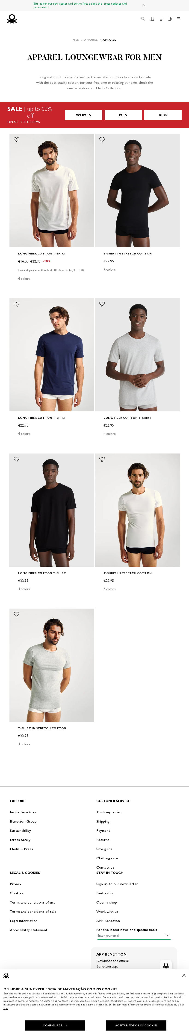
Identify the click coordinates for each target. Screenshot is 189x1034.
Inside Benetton (23, 812)
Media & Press (21, 849)
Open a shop (106, 902)
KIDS (163, 115)
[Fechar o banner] (184, 975)
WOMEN (84, 115)
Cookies (16, 893)
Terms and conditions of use (33, 902)
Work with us (107, 911)
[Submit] (167, 934)
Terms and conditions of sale (33, 911)
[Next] (144, 5)
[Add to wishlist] (16, 139)
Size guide (104, 849)
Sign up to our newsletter (117, 884)
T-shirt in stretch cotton (127, 253)
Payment (103, 830)
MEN (123, 115)
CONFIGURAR (53, 1025)
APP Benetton (108, 920)
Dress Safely (20, 840)
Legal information (24, 920)
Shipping (102, 821)
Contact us (105, 867)
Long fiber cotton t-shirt (42, 253)
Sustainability (20, 830)
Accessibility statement (28, 930)
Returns (102, 840)
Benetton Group (23, 821)
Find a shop (105, 893)
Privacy (15, 884)
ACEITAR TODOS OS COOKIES (136, 1025)
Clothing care (107, 858)
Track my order (108, 812)
